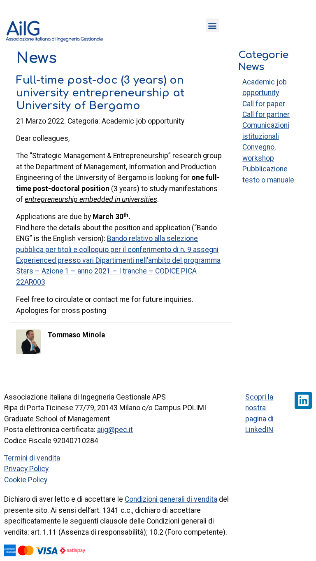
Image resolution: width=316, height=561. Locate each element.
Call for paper (263, 104)
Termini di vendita (32, 458)
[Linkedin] (303, 400)
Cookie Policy (25, 480)
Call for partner (266, 114)
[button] (212, 25)
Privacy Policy (26, 469)
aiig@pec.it (115, 429)
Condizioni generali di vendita (171, 499)
